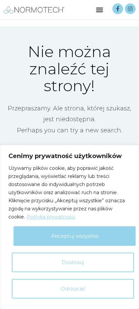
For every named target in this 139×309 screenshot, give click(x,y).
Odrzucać (73, 288)
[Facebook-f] (117, 8)
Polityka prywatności (51, 217)
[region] (69, 227)
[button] (99, 9)
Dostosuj (73, 262)
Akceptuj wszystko (75, 236)
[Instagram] (130, 8)
